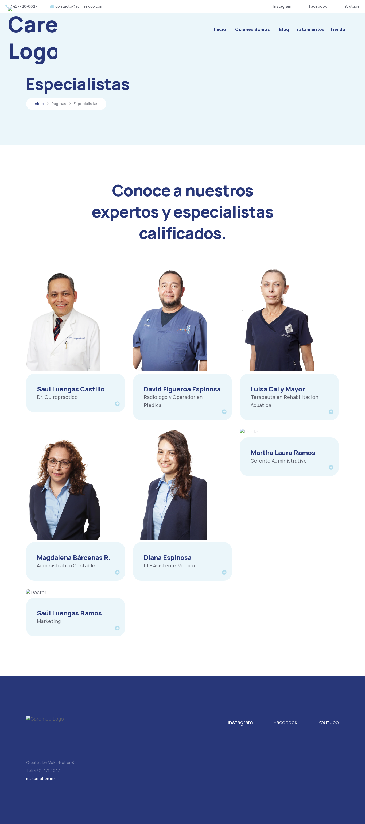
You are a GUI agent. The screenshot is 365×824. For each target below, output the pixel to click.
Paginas (58, 103)
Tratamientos (309, 29)
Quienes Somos (252, 29)
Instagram (282, 6)
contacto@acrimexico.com (79, 6)
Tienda (337, 29)
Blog (284, 29)
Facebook (318, 6)
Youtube (352, 6)
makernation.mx (40, 778)
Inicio (220, 29)
